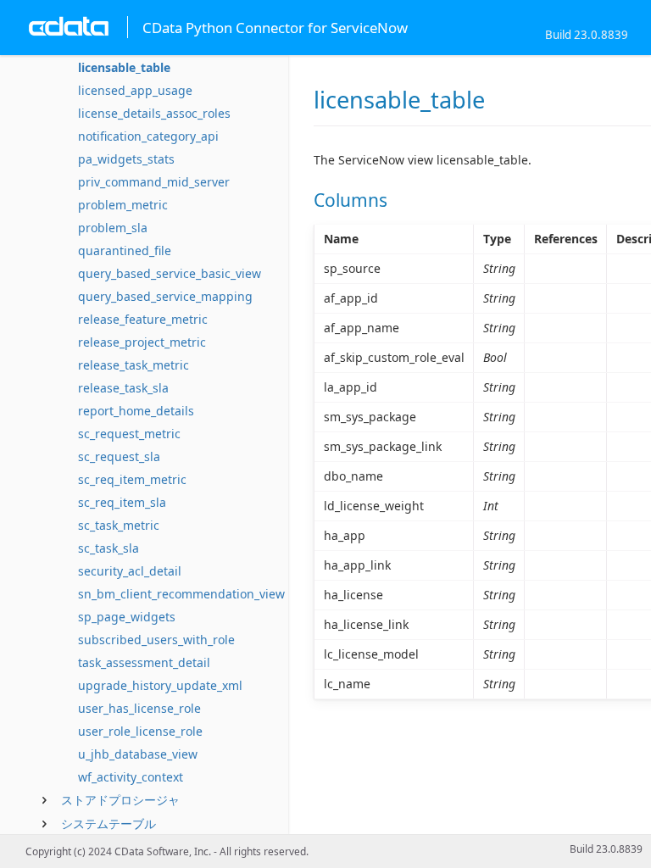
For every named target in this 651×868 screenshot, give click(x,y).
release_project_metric (142, 342)
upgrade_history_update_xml (160, 685)
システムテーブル (108, 823)
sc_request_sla (119, 456)
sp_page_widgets (126, 617)
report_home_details (136, 411)
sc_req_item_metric (132, 479)
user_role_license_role (140, 731)
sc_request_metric (129, 434)
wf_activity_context (130, 777)
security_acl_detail (129, 571)
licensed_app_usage (135, 90)
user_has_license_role (139, 708)
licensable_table (124, 67)
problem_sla (112, 228)
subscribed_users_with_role (156, 640)
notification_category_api (148, 136)
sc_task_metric (118, 525)
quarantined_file (124, 250)
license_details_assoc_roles (154, 113)
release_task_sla (123, 388)
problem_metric (123, 205)
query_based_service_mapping (165, 296)
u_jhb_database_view (138, 754)
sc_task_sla (108, 548)
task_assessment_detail (144, 662)
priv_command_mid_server (154, 182)
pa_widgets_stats (126, 159)
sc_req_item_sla (122, 502)
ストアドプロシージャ (120, 800)
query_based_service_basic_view (169, 273)
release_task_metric (133, 365)
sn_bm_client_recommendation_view (181, 594)
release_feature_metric (143, 319)
